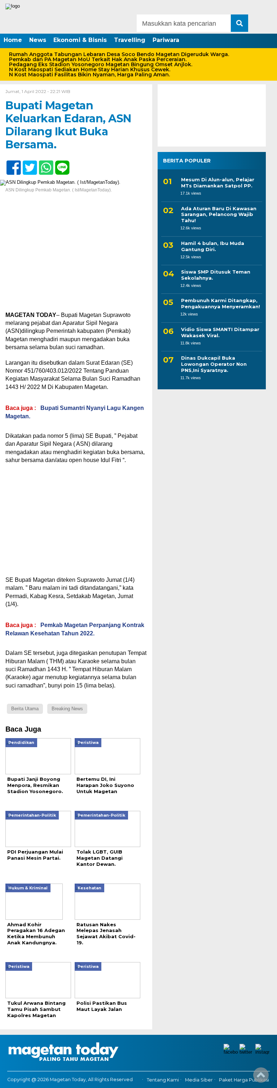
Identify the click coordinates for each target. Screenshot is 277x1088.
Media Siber (199, 1080)
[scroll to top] (261, 1077)
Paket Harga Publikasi (244, 1080)
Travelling (129, 40)
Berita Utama (25, 708)
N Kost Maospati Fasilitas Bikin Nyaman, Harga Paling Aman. (89, 74)
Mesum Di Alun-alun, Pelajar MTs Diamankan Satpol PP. (217, 183)
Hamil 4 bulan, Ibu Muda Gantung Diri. (212, 246)
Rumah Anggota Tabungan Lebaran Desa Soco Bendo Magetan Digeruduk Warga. (119, 54)
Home (13, 40)
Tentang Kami (163, 1080)
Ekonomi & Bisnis (80, 40)
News (37, 40)
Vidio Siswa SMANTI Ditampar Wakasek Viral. (220, 332)
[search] (239, 23)
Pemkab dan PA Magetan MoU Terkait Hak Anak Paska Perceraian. (97, 59)
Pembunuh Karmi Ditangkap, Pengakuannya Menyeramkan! (220, 303)
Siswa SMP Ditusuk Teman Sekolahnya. (215, 275)
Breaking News (67, 708)
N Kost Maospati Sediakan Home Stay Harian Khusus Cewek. (89, 69)
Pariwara (166, 40)
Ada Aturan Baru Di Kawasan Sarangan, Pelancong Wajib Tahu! (218, 215)
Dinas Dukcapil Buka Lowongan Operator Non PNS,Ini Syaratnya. (214, 364)
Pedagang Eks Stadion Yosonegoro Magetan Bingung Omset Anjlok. (100, 64)
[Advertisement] (76, 257)
